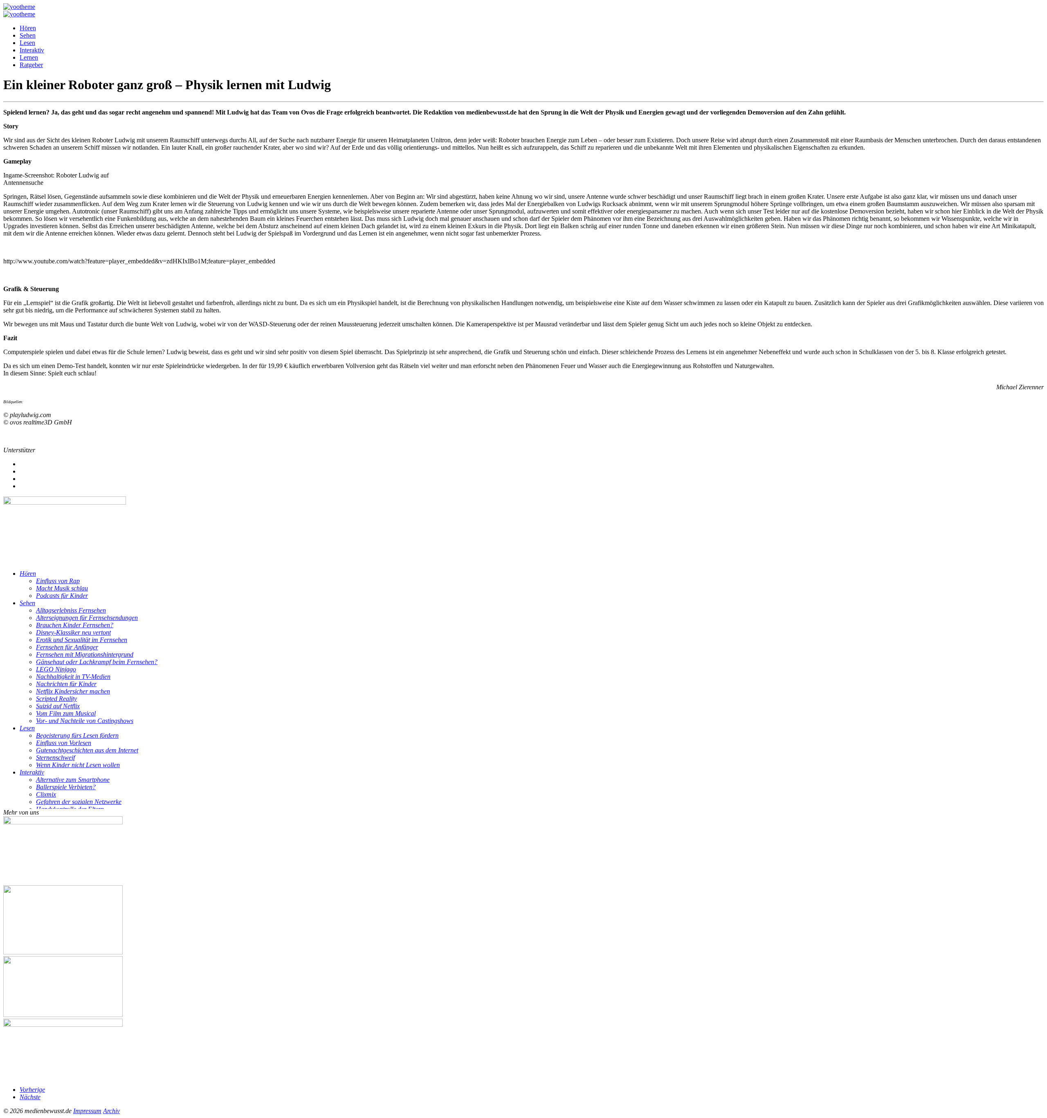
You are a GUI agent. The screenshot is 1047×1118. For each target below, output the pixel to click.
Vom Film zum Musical (66, 713)
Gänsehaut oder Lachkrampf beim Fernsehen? (96, 661)
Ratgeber (31, 64)
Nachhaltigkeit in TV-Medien (73, 676)
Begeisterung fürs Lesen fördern (77, 735)
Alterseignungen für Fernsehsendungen (87, 617)
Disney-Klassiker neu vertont (73, 632)
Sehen (28, 35)
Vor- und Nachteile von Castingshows (84, 720)
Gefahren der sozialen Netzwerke (78, 801)
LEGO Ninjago (56, 669)
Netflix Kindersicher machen (73, 691)
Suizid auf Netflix (58, 706)
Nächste (30, 1096)
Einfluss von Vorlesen (63, 742)
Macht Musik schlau (62, 588)
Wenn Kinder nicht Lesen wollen (78, 764)
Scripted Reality (56, 698)
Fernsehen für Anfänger (67, 647)
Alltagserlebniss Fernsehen (71, 610)
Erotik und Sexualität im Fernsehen (81, 639)
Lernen (29, 57)
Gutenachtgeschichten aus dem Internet (87, 750)
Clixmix (46, 794)
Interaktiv (32, 50)
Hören (28, 28)
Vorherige (32, 1089)
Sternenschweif (55, 757)
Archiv (111, 1110)
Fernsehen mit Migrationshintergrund (84, 654)
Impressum (87, 1110)
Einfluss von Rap (58, 580)
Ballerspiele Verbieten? (66, 786)
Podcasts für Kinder (62, 595)
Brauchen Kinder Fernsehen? (74, 625)
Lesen (27, 42)
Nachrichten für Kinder (66, 683)
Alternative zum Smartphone (73, 779)
